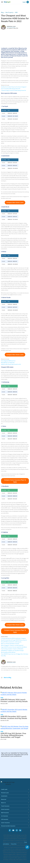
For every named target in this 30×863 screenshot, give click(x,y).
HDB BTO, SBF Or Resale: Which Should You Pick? (11, 364)
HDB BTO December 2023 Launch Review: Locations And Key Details (14, 717)
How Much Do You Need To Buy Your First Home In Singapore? (13, 87)
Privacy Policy (13, 843)
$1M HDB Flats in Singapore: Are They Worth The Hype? (12, 650)
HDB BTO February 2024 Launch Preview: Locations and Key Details (14, 700)
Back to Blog (7, 677)
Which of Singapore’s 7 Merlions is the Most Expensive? (12, 645)
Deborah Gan (11, 26)
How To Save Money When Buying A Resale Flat (10, 88)
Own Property (9, 12)
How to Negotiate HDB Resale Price (8, 360)
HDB (16, 12)
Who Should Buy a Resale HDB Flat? (8, 652)
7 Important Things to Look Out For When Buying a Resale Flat (13, 90)
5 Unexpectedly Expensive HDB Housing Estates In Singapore (13, 638)
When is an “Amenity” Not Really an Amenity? (10, 643)
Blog (2, 12)
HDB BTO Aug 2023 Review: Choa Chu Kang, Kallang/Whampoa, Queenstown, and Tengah (13, 735)
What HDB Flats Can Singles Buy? (7, 362)
